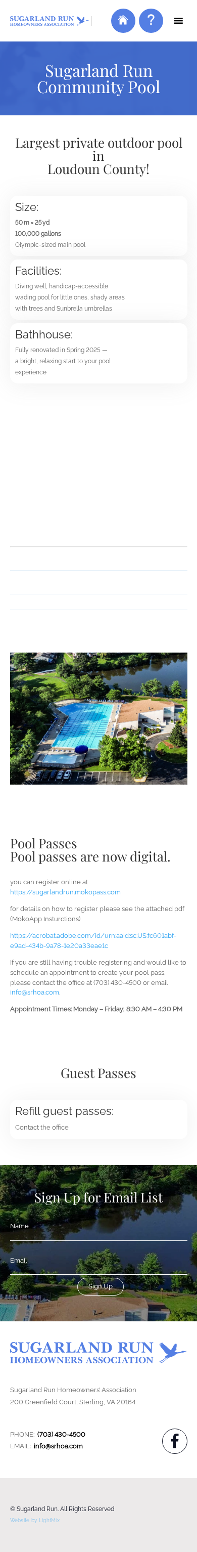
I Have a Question (150, 27)
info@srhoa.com (34, 992)
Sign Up (100, 1286)
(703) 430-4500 (61, 1434)
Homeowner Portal (121, 27)
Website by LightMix (35, 1520)
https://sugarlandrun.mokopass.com (65, 892)
